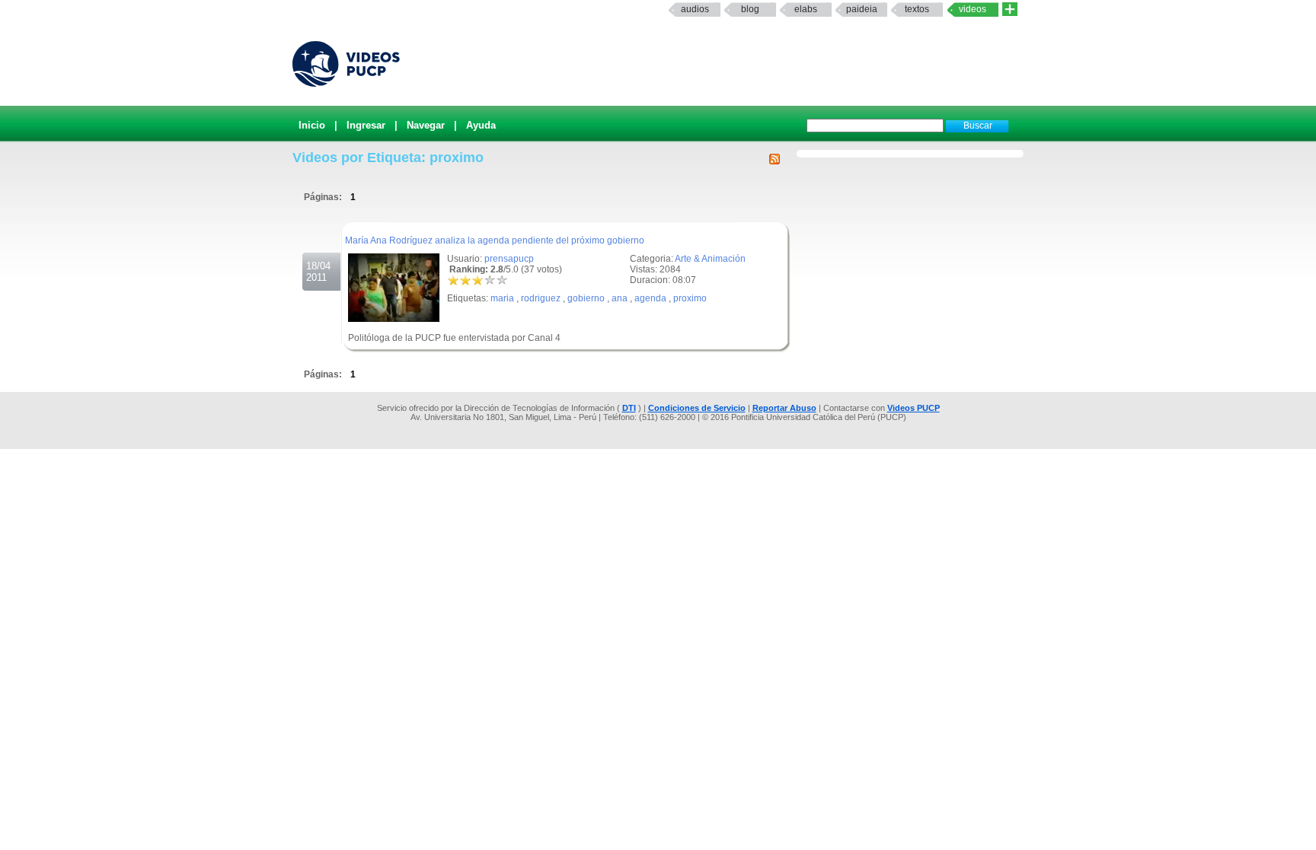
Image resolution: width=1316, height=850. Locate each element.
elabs (805, 9)
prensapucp (509, 258)
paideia (861, 9)
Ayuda (481, 125)
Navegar (426, 125)
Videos (972, 9)
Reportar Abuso (784, 407)
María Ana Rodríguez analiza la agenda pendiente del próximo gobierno (494, 240)
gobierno (586, 298)
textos (917, 9)
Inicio (312, 125)
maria (502, 298)
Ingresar (366, 125)
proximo (690, 298)
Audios (695, 9)
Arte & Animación (710, 258)
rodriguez (541, 298)
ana (620, 298)
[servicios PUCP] (1009, 9)
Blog (750, 9)
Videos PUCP (913, 407)
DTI (629, 407)
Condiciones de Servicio (697, 407)
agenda (650, 298)
